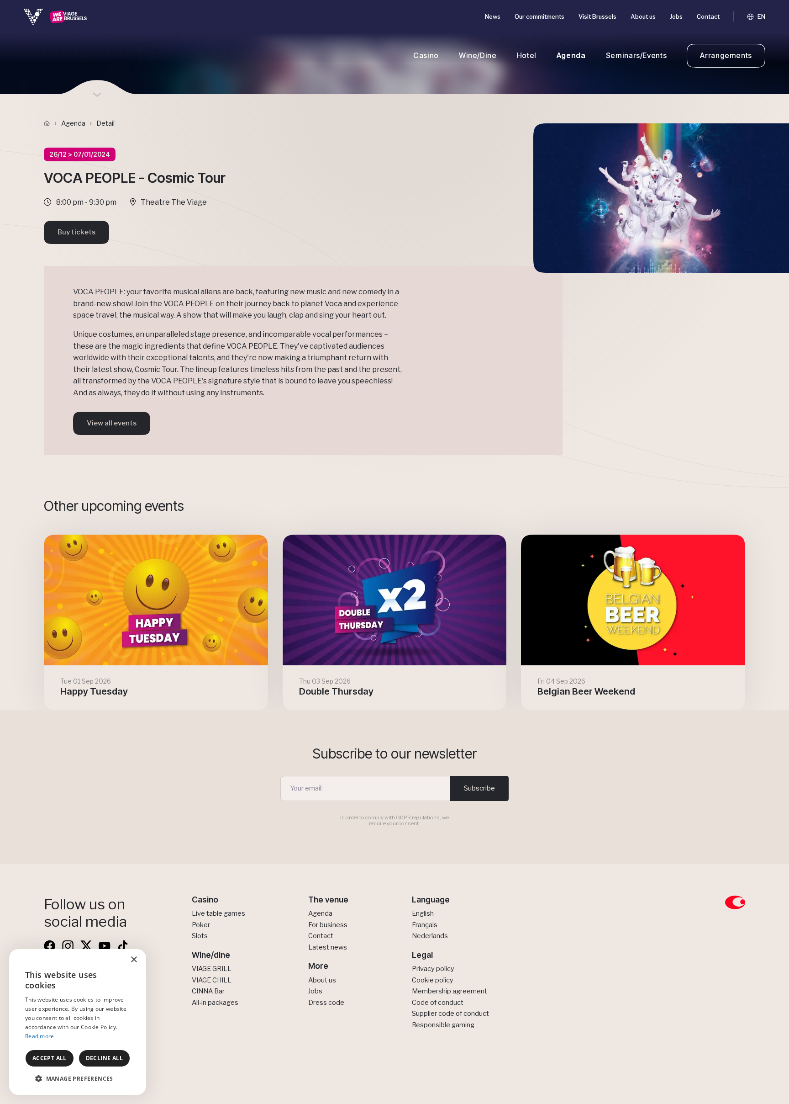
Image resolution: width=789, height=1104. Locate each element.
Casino (426, 55)
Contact (708, 16)
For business (327, 925)
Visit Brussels (597, 16)
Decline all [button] (104, 1058)
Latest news (327, 947)
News (492, 16)
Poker (201, 925)
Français (424, 925)
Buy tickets (76, 232)
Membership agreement (449, 991)
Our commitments (539, 16)
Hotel (527, 55)
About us (643, 16)
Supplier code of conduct (450, 1013)
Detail (105, 123)
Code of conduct (437, 1002)
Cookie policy (432, 980)
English (423, 913)
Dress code (326, 1002)
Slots (200, 936)
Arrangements (726, 55)
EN (760, 16)
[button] (77, 1079)
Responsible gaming (443, 1025)
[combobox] (114, 960)
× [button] (133, 959)
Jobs (676, 16)
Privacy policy (433, 969)
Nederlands (430, 936)
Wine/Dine (478, 55)
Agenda (571, 55)
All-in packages (215, 1002)
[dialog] (77, 1022)
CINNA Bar (208, 991)
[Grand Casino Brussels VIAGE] (55, 17)
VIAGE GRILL (211, 969)
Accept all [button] (49, 1058)
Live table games (218, 913)
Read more (39, 1036)
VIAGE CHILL (211, 980)
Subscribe (479, 788)
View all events (112, 423)
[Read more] (156, 622)
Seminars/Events (636, 55)
